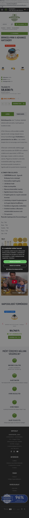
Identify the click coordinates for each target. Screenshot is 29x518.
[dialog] (14, 259)
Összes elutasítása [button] (15, 265)
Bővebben (11, 258)
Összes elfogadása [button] (15, 261)
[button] (14, 269)
